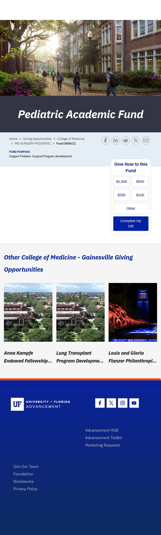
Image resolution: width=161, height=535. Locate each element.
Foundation (23, 473)
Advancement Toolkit (103, 437)
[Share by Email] (147, 143)
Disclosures (23, 481)
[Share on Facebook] (107, 143)
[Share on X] (137, 143)
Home (13, 139)
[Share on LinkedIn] (117, 143)
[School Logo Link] (43, 404)
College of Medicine (71, 139)
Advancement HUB (101, 430)
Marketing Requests (102, 445)
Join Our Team (26, 466)
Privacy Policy (25, 488)
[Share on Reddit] (127, 143)
